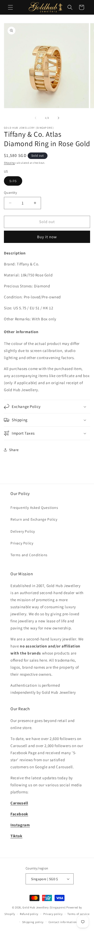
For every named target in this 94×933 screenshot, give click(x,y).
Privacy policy (53, 914)
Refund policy (29, 914)
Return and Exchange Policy (33, 519)
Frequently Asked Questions (34, 507)
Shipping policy (33, 922)
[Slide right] (58, 118)
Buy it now (47, 236)
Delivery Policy (22, 531)
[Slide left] (35, 118)
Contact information (63, 922)
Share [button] (14, 449)
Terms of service (78, 914)
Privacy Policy (21, 543)
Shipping (9, 162)
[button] (10, 7)
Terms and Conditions (29, 555)
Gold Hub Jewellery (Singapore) (44, 907)
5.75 (15, 182)
